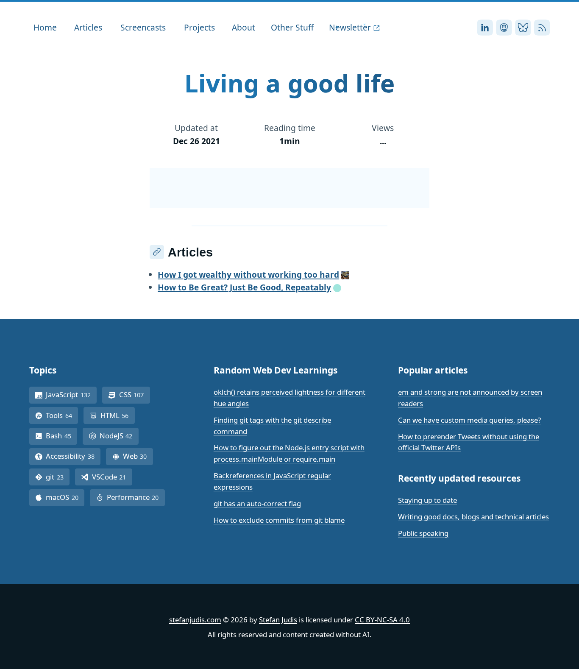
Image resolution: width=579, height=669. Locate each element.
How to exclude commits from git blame (279, 520)
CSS (134, 394)
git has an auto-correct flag (257, 503)
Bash (61, 435)
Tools (62, 415)
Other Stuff (292, 27)
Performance (136, 497)
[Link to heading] (157, 252)
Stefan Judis (278, 619)
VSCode (112, 477)
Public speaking (423, 533)
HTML (117, 415)
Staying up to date (427, 500)
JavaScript (71, 394)
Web (138, 456)
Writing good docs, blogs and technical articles (473, 516)
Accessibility (73, 456)
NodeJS (119, 435)
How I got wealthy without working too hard (248, 274)
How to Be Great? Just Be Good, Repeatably (244, 287)
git (58, 477)
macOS (65, 497)
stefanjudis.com (195, 619)
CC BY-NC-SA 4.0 (382, 619)
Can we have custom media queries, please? (469, 420)
